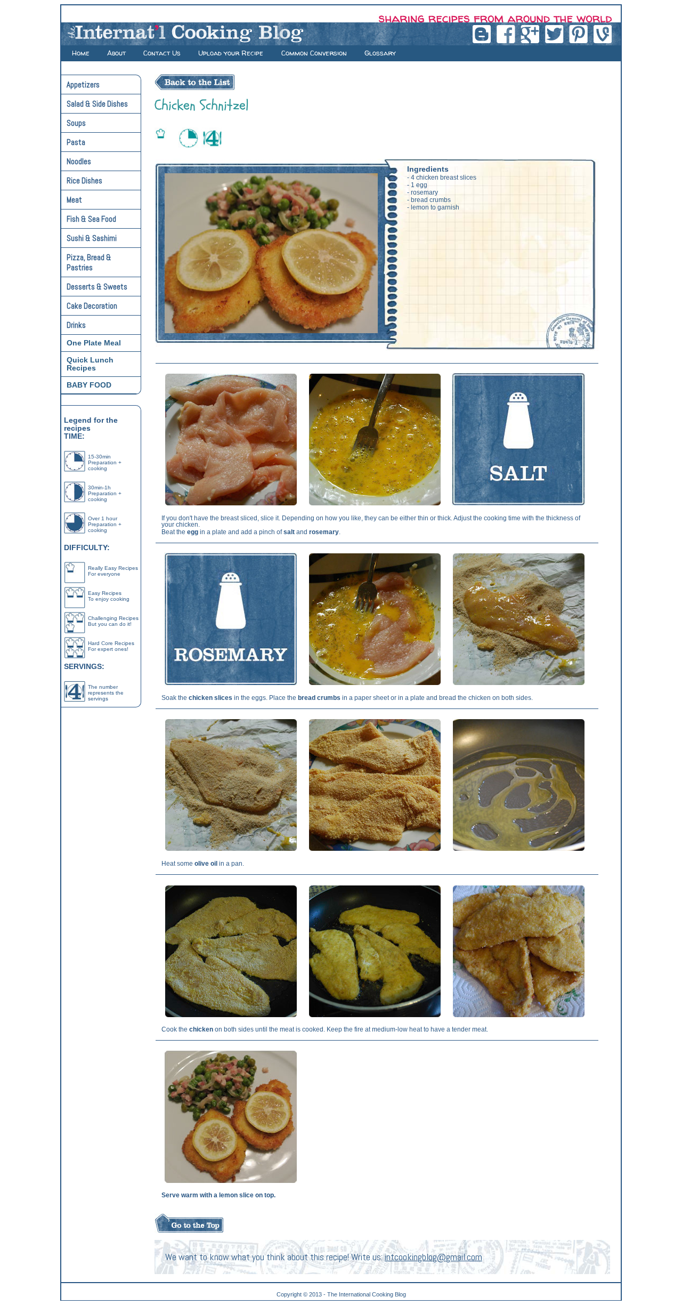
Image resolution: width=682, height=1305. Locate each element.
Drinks (76, 325)
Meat (74, 200)
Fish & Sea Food (91, 219)
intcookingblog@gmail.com (433, 1257)
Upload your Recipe (231, 53)
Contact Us (162, 53)
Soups (76, 123)
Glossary (380, 53)
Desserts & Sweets (97, 286)
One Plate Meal (94, 343)
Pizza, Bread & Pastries (89, 262)
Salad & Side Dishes (97, 104)
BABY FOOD (89, 385)
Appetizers (83, 84)
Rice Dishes (84, 180)
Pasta (76, 142)
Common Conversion (314, 53)
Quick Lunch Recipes (90, 364)
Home (81, 53)
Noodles (79, 161)
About (116, 53)
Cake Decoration (92, 306)
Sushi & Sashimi (92, 238)
